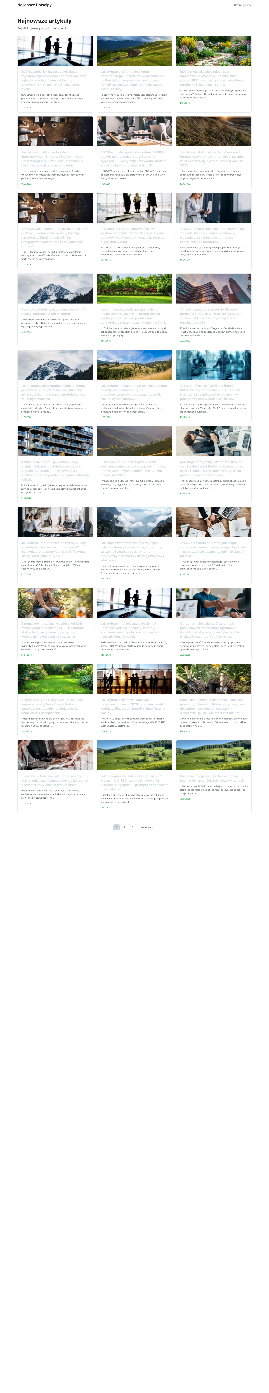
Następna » (146, 827)
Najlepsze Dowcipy (34, 5)
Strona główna (243, 5)
